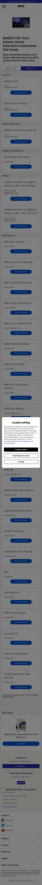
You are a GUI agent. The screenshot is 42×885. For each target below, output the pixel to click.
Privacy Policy (10, 443)
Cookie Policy (26, 441)
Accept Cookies (21, 450)
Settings (21, 462)
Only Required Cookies (21, 456)
